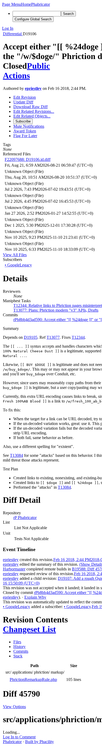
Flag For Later (25, 135)
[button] (11, 4)
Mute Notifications (28, 126)
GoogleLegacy (18, 265)
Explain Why (35, 597)
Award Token (24, 131)
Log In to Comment (19, 737)
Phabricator (12, 741)
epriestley (33, 88)
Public (38, 66)
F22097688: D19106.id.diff (27, 159)
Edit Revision (24, 97)
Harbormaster (14, 569)
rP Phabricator (25, 517)
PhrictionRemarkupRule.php (33, 679)
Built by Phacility (39, 741)
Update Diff (23, 102)
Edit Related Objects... (31, 116)
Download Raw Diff (30, 106)
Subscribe (23, 121)
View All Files (15, 255)
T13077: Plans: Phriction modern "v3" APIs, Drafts (55, 310)
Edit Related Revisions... (33, 111)
